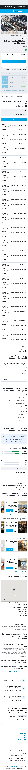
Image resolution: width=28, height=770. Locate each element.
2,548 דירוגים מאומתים (15, 50)
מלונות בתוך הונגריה (22, 731)
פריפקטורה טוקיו (15, 766)
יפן (22, 766)
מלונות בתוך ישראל (22, 743)
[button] (1, 7)
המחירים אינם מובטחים (20, 751)
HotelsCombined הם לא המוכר (18, 755)
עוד (26, 367)
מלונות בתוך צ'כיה (23, 737)
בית (25, 766)
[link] (18, 514)
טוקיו (7, 766)
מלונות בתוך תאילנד (22, 745)
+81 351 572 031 (22, 48)
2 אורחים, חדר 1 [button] (21, 58)
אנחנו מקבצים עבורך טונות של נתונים (17, 758)
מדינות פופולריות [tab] (22, 716)
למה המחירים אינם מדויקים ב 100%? (17, 760)
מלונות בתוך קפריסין (22, 739)
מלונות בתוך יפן (23, 733)
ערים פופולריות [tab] (13, 716)
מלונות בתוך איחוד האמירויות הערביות (18, 726)
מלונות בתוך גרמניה (22, 728)
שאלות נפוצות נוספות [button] (14, 671)
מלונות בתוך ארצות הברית (21, 729)
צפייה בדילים (10, 510)
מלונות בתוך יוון (23, 735)
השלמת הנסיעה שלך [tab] (21, 719)
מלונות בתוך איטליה (22, 741)
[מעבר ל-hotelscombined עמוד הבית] (18, 11)
